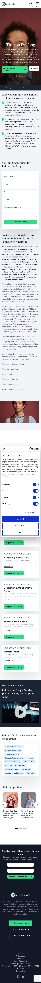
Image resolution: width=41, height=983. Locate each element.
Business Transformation (14, 758)
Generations (20, 765)
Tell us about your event (13, 207)
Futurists (8, 765)
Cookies (20, 969)
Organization (8, 199)
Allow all (20, 519)
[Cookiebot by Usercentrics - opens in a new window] (29, 448)
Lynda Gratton (10, 811)
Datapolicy (20, 971)
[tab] (16, 828)
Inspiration (26, 769)
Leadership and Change (14, 773)
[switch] (36, 491)
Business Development (13, 747)
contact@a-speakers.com (20, 964)
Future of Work (28, 762)
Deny (20, 533)
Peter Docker (27, 811)
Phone (6, 192)
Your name (8, 177)
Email (6, 184)
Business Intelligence (13, 750)
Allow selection (20, 526)
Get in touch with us (21, 923)
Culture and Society (12, 762)
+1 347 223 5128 (21, 929)
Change (30, 758)
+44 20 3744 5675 (21, 935)
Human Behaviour (11, 769)
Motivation (30, 773)
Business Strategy (12, 754)
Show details (29, 512)
